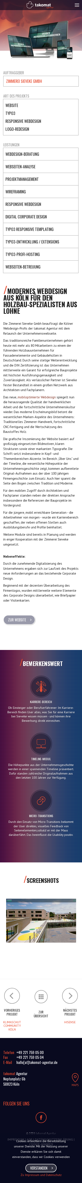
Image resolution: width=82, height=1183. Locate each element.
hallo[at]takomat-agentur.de (37, 1062)
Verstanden (38, 1168)
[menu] (77, 5)
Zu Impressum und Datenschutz (41, 1175)
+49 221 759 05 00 (30, 1052)
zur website (17, 619)
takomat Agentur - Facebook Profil (41, 1117)
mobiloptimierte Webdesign (37, 397)
